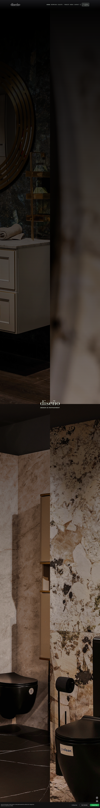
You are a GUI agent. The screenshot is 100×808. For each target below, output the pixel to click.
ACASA (48, 4)
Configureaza (74, 805)
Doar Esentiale (84, 805)
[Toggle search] (80, 4)
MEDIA (71, 4)
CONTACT (76, 4)
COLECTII (60, 4)
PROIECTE (66, 4)
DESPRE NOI (54, 4)
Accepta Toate (95, 805)
